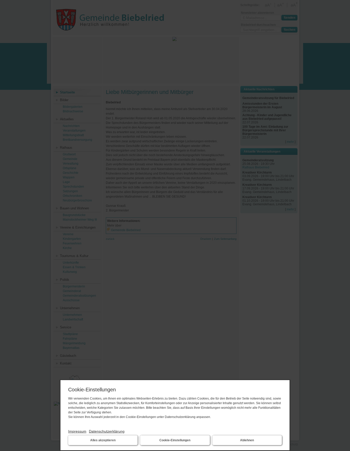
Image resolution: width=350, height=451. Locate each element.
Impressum (77, 431)
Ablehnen (247, 440)
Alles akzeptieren (103, 440)
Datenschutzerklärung (107, 431)
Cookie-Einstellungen (174, 440)
